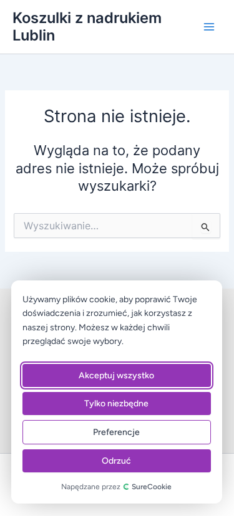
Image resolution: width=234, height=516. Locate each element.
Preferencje (116, 432)
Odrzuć (116, 461)
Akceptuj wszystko (116, 375)
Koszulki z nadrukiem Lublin (87, 26)
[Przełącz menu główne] (209, 26)
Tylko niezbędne (116, 403)
